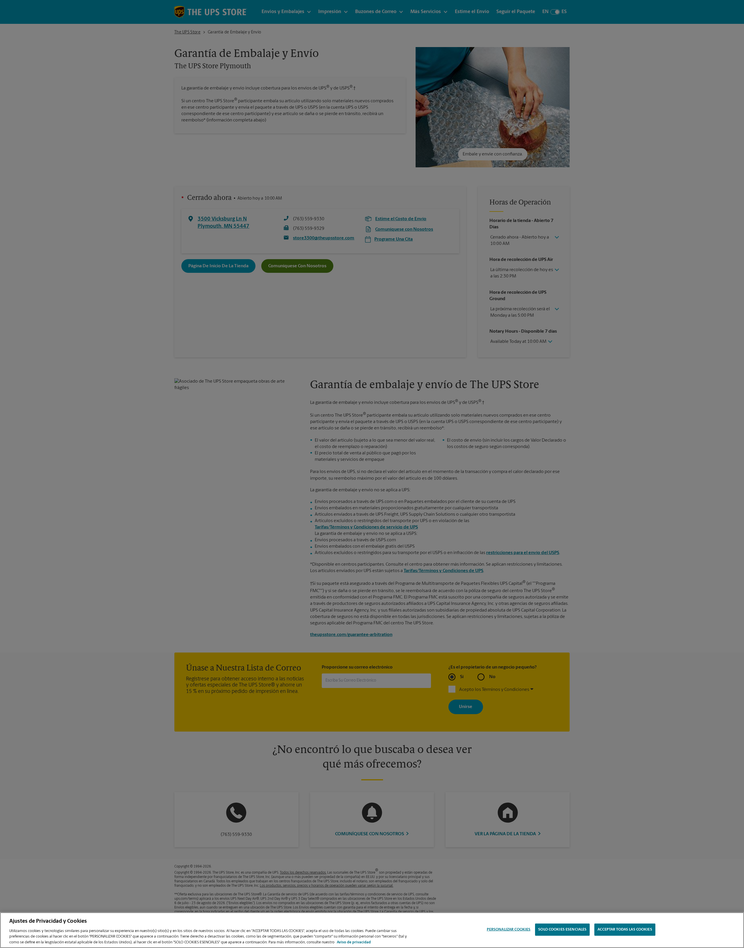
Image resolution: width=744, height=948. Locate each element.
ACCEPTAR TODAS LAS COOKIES (625, 929)
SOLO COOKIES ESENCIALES (562, 929)
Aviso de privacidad (354, 942)
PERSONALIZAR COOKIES (509, 929)
